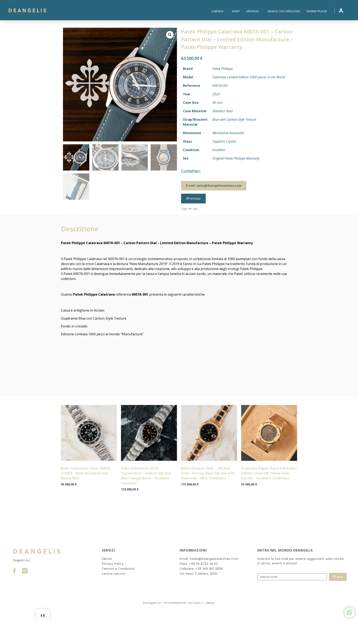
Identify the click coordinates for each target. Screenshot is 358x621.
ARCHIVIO (252, 11)
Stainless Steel (222, 111)
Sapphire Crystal (224, 141)
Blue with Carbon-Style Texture (234, 119)
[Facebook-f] (14, 571)
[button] (170, 34)
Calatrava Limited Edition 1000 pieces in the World (248, 77)
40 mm (217, 102)
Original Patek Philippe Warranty (236, 158)
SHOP (236, 11)
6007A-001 (220, 85)
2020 (216, 94)
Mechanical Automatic (228, 133)
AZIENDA (217, 11)
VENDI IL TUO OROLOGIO (283, 11)
